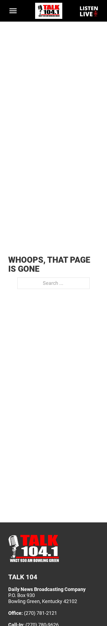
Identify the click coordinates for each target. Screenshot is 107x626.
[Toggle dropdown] (13, 11)
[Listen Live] (89, 11)
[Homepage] (33, 562)
